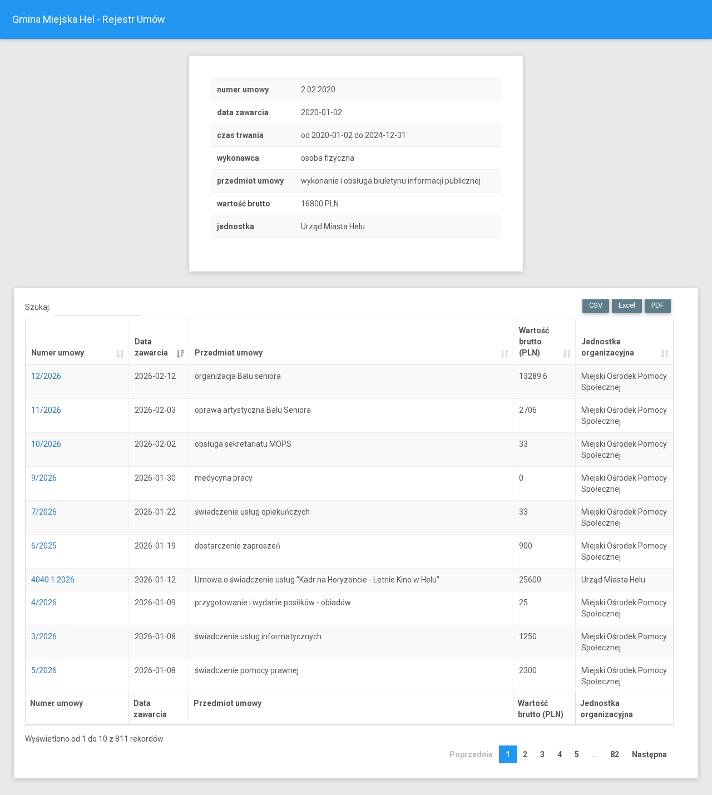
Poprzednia (471, 754)
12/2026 (46, 376)
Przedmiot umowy (229, 352)
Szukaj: (38, 307)
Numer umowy (57, 352)
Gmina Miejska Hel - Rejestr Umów (88, 19)
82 (614, 754)
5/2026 (44, 670)
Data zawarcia (151, 347)
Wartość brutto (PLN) (534, 341)
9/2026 (44, 477)
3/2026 (44, 636)
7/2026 (44, 511)
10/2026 (46, 444)
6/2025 (44, 545)
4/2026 (44, 602)
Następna (649, 754)
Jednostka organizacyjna (607, 347)
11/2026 (46, 410)
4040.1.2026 (53, 579)
